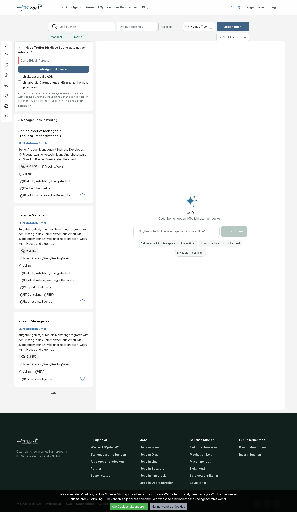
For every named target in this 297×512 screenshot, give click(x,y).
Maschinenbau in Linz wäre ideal (220, 243)
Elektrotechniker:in (203, 447)
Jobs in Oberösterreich (157, 482)
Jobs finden (232, 26)
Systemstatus (100, 475)
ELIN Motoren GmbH (32, 143)
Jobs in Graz (149, 454)
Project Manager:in (33, 321)
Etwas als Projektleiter (190, 252)
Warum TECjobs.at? (105, 447)
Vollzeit (27, 174)
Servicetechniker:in (204, 475)
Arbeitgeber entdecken (107, 461)
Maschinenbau (200, 461)
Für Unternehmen (127, 7)
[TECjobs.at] (32, 7)
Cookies (87, 494)
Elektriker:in (198, 468)
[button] (6, 44)
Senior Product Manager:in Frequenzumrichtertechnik (39, 133)
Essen (27, 258)
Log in (275, 7)
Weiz (59, 166)
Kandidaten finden (252, 447)
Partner (96, 468)
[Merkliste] (232, 7)
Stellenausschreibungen (108, 454)
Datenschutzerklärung (55, 82)
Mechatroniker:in (202, 454)
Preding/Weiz (60, 258)
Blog (145, 7)
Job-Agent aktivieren (53, 69)
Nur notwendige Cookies (168, 506)
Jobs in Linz (148, 461)
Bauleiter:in (198, 482)
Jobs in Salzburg (152, 468)
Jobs (59, 7)
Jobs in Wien (149, 447)
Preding (50, 166)
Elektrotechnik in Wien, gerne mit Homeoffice (168, 243)
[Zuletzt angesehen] (239, 7)
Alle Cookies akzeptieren (129, 506)
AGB (50, 76)
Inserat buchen (250, 454)
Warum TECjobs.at (98, 7)
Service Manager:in (34, 215)
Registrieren (255, 7)
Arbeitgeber (74, 7)
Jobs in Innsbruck (153, 475)
